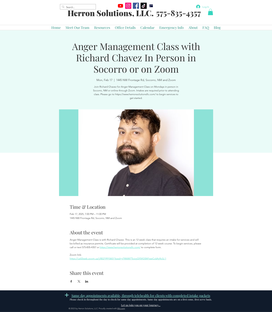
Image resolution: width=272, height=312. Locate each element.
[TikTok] (144, 6)
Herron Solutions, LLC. (111, 13)
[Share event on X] (78, 281)
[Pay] (151, 6)
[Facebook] (136, 6)
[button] (210, 12)
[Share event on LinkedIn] (86, 281)
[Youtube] (120, 6)
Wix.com (121, 308)
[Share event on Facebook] (71, 281)
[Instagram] (128, 6)
